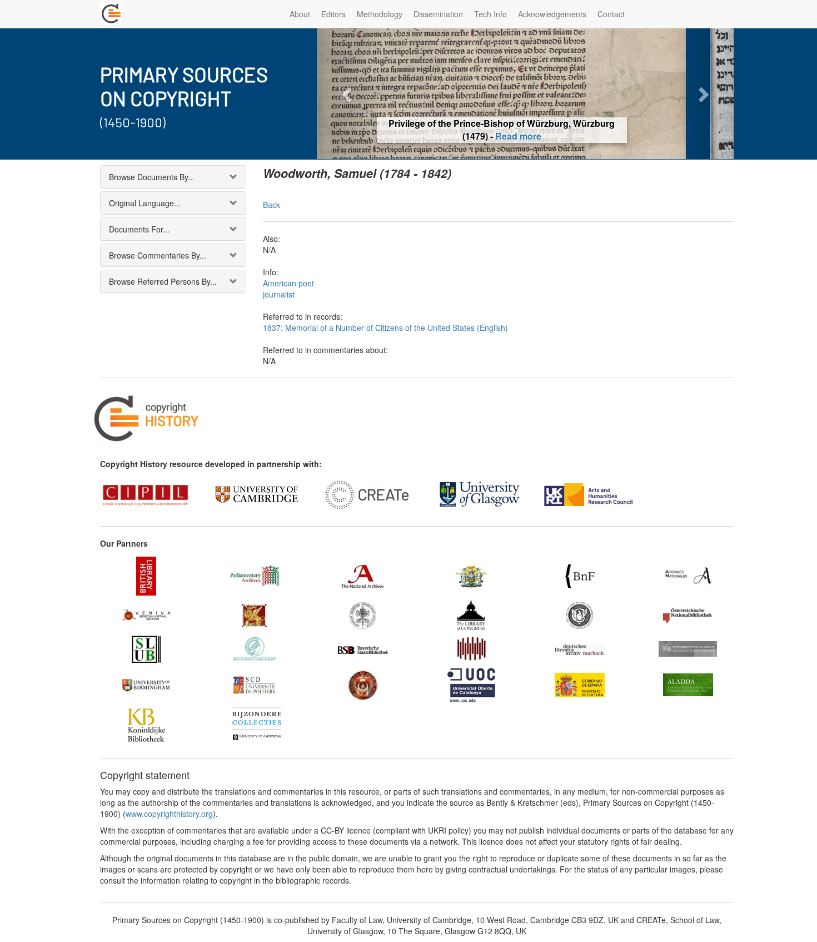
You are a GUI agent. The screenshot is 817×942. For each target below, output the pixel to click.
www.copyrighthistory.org (169, 813)
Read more (525, 136)
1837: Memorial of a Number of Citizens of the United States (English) (385, 327)
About (300, 13)
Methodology (379, 13)
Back (271, 204)
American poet (288, 283)
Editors (333, 13)
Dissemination (438, 13)
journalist (279, 294)
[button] (348, 94)
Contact (611, 13)
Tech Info (490, 13)
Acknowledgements (552, 13)
